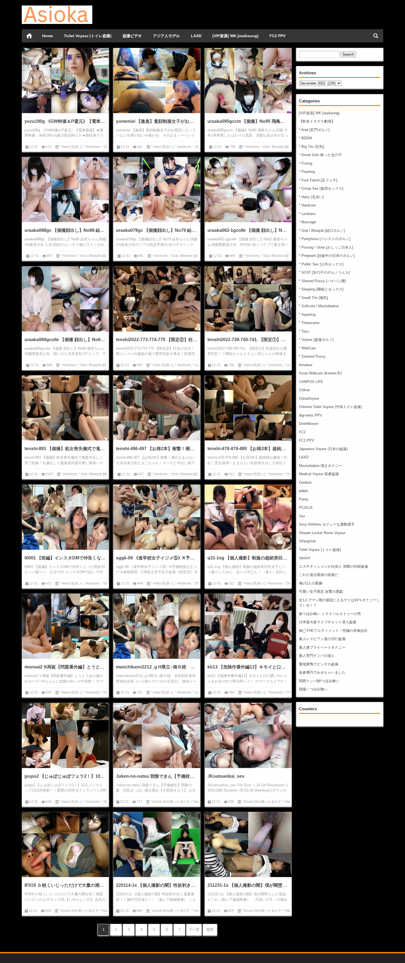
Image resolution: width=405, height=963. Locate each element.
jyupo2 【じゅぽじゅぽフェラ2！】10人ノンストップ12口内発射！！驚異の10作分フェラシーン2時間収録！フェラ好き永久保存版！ (65, 776)
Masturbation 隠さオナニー (320, 466)
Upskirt (304, 558)
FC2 (302, 432)
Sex (302, 516)
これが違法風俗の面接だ (318, 575)
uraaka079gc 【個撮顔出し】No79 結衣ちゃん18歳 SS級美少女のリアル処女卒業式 (157, 230)
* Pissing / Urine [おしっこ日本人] (326, 247)
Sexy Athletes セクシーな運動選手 (327, 524)
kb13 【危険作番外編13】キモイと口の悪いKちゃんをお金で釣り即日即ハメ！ (248, 667)
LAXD (196, 36)
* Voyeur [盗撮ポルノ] (316, 340)
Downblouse (308, 423)
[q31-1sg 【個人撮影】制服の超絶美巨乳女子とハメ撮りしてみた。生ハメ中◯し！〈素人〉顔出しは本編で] (248, 517)
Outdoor (305, 482)
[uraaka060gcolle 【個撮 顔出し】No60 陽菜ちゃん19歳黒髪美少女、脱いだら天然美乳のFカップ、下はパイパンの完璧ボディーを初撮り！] (65, 298)
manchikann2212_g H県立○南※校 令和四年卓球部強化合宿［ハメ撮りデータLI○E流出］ (157, 667)
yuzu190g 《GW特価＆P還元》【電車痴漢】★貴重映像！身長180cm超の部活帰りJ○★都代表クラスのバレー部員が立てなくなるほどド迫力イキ (65, 121)
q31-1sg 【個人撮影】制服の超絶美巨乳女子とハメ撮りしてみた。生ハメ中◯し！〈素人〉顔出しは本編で (248, 558)
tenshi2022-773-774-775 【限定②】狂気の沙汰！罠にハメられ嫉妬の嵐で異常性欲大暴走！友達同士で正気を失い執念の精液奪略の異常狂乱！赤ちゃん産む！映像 (157, 339)
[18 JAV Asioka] (57, 7)
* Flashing (307, 172)
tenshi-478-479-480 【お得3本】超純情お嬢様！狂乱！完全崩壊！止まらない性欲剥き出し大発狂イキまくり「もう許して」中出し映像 (248, 448)
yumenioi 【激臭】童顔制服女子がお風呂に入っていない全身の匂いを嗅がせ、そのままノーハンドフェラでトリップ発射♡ (157, 121)
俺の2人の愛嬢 (310, 583)
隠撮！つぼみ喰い (313, 689)
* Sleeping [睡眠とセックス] (321, 289)
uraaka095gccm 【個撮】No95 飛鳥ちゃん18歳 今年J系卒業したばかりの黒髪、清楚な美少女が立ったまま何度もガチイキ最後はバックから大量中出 (248, 121)
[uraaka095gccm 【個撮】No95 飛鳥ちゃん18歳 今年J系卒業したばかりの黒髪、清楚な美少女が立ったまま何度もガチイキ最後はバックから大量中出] (248, 80)
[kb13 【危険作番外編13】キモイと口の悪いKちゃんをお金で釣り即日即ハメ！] (248, 626)
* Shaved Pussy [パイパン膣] (322, 281)
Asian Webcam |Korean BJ (320, 373)
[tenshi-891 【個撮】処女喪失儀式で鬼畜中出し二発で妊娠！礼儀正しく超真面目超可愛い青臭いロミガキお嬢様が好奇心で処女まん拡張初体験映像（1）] (65, 407)
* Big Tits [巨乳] (311, 147)
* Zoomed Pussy (312, 356)
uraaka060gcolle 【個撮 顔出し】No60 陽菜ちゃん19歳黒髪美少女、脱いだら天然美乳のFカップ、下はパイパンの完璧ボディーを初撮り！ (65, 339)
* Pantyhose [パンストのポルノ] (324, 239)
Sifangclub (307, 541)
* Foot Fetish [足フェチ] (318, 180)
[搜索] (375, 35)
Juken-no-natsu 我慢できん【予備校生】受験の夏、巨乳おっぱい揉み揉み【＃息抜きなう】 (157, 776)
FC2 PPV (277, 36)
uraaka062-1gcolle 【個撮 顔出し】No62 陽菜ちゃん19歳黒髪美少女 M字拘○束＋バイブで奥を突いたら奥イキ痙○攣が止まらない (248, 230)
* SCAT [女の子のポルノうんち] (324, 272)
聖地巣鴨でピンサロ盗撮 (318, 664)
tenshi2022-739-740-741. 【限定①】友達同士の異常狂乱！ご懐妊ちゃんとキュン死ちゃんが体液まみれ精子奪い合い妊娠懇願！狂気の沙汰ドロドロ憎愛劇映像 (248, 339)
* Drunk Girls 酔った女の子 (320, 155)
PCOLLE (306, 507)
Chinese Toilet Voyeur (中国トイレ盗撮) (330, 407)
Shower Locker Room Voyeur (322, 533)
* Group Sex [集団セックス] (321, 188)
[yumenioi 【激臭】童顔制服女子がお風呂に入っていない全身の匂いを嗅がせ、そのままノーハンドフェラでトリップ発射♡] (156, 80)
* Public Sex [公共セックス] (321, 264)
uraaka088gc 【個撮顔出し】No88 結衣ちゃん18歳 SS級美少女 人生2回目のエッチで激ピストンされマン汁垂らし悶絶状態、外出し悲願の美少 (65, 230)
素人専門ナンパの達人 (317, 656)
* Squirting (307, 314)
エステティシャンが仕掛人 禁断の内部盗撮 (333, 566)
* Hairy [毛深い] (311, 197)
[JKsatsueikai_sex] (248, 735)
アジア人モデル (166, 36)
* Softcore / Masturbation (319, 306)
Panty (303, 499)
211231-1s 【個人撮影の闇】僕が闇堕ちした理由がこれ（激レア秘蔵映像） (248, 885)
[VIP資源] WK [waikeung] (235, 36)
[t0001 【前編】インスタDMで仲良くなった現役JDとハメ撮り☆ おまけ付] (65, 517)
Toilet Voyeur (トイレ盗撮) (88, 36)
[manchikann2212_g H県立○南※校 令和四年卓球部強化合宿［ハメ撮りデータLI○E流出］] (156, 626)
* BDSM (305, 138)
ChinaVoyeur (309, 398)
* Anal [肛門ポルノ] (314, 130)
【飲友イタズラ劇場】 (317, 121)
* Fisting (305, 163)
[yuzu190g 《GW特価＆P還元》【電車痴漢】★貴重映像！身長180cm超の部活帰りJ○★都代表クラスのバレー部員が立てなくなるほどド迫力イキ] (65, 80)
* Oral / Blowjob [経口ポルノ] (322, 230)
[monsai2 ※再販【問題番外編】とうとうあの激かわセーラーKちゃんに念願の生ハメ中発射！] (65, 626)
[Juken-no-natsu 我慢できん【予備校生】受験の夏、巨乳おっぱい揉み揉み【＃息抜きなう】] (156, 735)
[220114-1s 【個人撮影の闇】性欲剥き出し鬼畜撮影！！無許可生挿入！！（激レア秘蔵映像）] (156, 844)
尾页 (210, 929)
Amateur (305, 365)
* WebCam (307, 348)
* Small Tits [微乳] (313, 298)
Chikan (304, 390)
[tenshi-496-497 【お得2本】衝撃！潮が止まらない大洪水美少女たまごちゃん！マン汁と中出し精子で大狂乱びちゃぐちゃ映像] (156, 407)
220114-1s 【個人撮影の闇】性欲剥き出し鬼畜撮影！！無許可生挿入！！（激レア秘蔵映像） (157, 885)
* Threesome (309, 323)
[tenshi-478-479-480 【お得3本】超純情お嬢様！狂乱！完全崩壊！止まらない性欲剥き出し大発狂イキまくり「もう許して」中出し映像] (248, 407)
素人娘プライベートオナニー (322, 647)
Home (47, 36)
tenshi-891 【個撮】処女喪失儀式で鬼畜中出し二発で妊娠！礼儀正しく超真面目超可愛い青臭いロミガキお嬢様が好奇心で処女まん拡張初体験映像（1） (65, 448)
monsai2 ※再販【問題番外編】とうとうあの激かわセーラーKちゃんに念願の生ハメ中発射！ (65, 667)
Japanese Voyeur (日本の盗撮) (323, 449)
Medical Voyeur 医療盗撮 (319, 474)
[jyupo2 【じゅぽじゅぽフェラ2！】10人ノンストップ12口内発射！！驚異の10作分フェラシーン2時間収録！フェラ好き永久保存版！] (65, 735)
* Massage (307, 222)
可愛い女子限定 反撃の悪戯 (321, 591)
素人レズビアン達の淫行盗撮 (322, 639)
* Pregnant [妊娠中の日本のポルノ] (327, 256)
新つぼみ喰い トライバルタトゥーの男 (330, 614)
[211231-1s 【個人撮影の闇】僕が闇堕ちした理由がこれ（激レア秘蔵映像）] (248, 844)
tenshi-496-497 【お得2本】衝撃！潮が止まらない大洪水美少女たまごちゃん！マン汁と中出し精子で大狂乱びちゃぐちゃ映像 (157, 448)
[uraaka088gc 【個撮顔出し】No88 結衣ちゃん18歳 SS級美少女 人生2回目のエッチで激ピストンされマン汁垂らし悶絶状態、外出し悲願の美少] (65, 189)
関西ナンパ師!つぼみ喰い (319, 681)
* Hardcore (307, 205)
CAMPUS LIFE (311, 382)
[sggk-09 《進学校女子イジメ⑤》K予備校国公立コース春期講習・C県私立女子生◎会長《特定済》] (156, 517)
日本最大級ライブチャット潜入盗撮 (327, 622)
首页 (29, 35)
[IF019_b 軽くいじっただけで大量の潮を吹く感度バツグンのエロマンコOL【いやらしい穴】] (65, 844)
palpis (303, 491)
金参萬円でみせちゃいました (322, 672)
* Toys (304, 331)
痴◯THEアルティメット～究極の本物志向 (333, 631)
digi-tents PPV (310, 415)
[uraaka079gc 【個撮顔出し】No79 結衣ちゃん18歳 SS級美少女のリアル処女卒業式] (156, 189)
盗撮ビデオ (132, 36)
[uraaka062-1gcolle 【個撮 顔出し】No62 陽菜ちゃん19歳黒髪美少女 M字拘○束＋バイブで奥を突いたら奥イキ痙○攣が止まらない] (248, 189)
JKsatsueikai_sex (225, 776)
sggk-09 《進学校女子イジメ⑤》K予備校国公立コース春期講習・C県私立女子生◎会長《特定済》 (157, 558)
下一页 (194, 929)
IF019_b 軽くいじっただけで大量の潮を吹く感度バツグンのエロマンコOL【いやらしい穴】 (65, 885)
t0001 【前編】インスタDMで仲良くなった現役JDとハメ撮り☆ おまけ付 (65, 558)
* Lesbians (307, 214)
